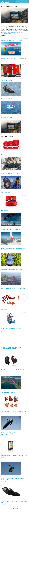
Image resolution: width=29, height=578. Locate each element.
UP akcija (4, 310)
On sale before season (8, 393)
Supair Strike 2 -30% (7, 99)
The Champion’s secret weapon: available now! (14, 501)
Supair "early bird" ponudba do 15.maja (13, 248)
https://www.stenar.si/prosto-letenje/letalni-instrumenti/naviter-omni (12, 32)
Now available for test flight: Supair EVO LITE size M (13, 479)
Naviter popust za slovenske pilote (11, 269)
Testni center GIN (6, 80)
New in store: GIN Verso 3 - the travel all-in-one (14, 370)
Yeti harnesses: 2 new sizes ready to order (14, 411)
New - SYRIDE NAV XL (8, 192)
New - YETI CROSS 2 (7, 155)
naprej (16, 508)
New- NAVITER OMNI (7, 136)
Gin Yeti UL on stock (7, 211)
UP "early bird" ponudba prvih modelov (13, 288)
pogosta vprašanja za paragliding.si (12, 40)
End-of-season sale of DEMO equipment (13, 59)
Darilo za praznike (6, 117)
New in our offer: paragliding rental (11, 229)
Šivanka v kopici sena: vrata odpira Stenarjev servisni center (11, 347)
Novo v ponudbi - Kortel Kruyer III (11, 328)
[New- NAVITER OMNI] (14, 15)
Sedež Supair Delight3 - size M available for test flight (14, 433)
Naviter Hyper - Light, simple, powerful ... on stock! (14, 456)
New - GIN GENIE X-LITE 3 (9, 173)
